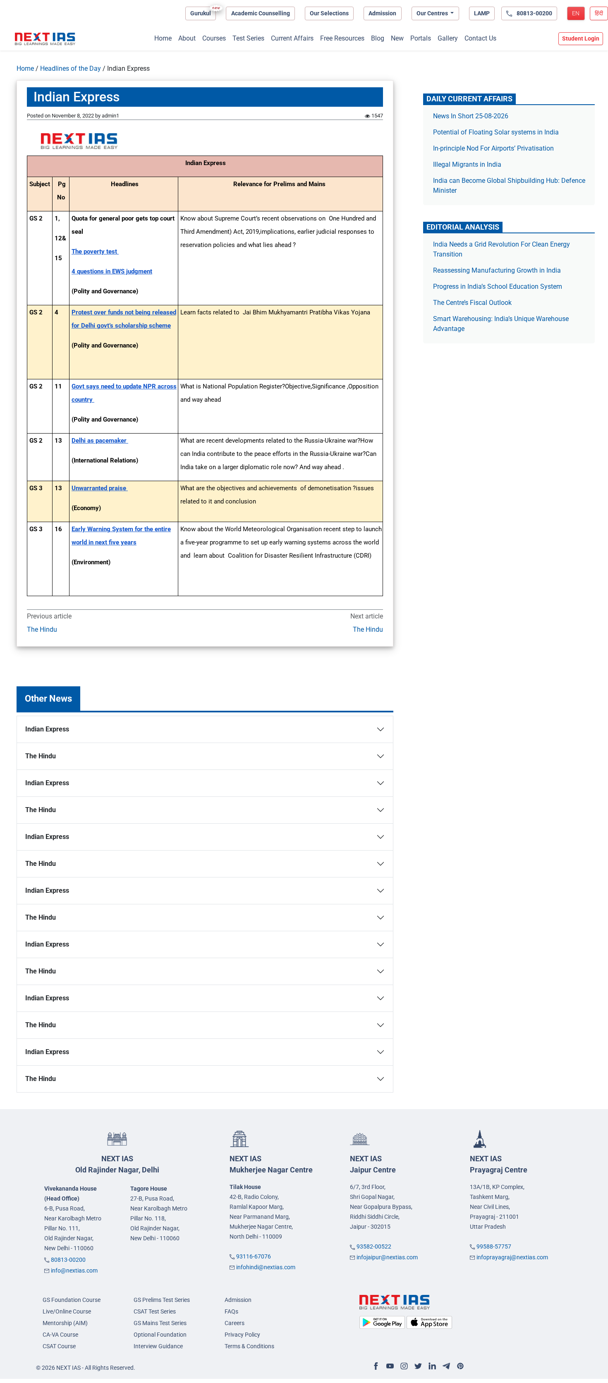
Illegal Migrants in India (467, 164)
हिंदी (599, 13)
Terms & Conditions (249, 1346)
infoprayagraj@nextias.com (512, 1257)
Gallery (448, 38)
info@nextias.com (74, 1270)
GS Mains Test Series (160, 1323)
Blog (377, 38)
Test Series (248, 38)
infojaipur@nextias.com (387, 1257)
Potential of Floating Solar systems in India (496, 132)
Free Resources (342, 38)
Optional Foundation (160, 1334)
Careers (234, 1323)
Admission (382, 13)
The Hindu (42, 629)
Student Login (580, 38)
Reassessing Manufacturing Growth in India (497, 270)
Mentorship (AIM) (65, 1323)
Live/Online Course (67, 1311)
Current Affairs (292, 38)
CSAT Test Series (155, 1311)
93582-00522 (374, 1246)
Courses (214, 38)
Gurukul (200, 13)
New (397, 38)
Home (163, 38)
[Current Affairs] (45, 39)
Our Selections (329, 13)
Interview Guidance (158, 1346)
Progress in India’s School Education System (497, 286)
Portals (420, 38)
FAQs (231, 1311)
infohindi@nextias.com (265, 1267)
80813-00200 (68, 1259)
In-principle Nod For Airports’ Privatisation (493, 148)
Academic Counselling (260, 13)
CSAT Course (59, 1346)
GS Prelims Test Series (162, 1300)
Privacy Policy (242, 1334)
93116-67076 (253, 1256)
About (187, 38)
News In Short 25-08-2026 (470, 116)
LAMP (482, 13)
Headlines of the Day (70, 68)
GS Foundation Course (72, 1300)
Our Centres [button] (433, 13)
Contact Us (480, 38)
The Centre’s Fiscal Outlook (473, 303)
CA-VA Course (60, 1334)
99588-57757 (493, 1246)
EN (575, 13)
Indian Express (47, 729)
